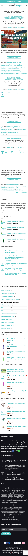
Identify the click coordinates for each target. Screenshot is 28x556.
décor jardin (13, 497)
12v (17, 488)
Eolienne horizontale (6, 500)
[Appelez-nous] (18, 451)
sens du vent (17, 517)
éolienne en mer (7, 131)
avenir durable (12, 68)
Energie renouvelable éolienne (14, 18)
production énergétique (9, 73)
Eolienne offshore (11, 77)
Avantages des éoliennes (14, 17)
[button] (2, 5)
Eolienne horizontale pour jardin (19, 500)
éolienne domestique (13, 519)
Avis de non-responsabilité (15, 546)
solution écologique (11, 134)
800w (23, 490)
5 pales (13, 488)
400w (19, 490)
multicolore (21, 512)
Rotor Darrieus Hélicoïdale (7, 517)
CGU (24, 546)
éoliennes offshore (9, 132)
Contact (21, 548)
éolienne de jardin (11, 189)
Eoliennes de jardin (6, 310)
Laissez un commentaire (21, 73)
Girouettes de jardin (6, 319)
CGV (21, 547)
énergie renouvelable (9, 187)
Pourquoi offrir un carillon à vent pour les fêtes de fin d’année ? (15, 251)
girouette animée (17, 507)
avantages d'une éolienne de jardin (8, 186)
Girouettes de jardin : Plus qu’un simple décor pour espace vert (15, 274)
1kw (2, 488)
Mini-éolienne (5, 512)
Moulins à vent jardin (6, 325)
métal (3, 514)
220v (9, 490)
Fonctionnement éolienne (10, 65)
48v (23, 488)
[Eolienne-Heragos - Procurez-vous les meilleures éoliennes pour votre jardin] (14, 5)
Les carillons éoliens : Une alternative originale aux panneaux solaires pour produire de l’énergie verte (15, 257)
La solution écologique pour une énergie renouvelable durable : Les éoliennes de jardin (14, 142)
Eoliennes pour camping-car (12, 16)
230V (12, 490)
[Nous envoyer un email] (16, 451)
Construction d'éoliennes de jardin (10, 299)
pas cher (7, 514)
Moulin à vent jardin (13, 512)
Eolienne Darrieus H (21, 497)
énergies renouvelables (10, 70)
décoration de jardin (18, 495)
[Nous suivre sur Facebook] (13, 451)
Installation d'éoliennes (14, 19)
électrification (5, 519)
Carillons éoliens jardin (7, 296)
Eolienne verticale (13, 502)
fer (2, 507)
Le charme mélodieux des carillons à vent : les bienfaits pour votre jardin (16, 264)
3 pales (6, 488)
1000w (3, 493)
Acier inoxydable (9, 493)
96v (2, 490)
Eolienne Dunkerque (6, 305)
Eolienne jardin (5, 502)
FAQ (17, 548)
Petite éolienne (13, 514)
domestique (4, 495)
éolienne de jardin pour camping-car (12, 71)
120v (5, 490)
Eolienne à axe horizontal (7, 505)
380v (16, 490)
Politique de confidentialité (12, 547)
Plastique (20, 514)
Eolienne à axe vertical (19, 505)
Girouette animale (8, 507)
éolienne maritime (16, 131)
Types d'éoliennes (10, 67)
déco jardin (10, 495)
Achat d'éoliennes (5, 290)
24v (20, 488)
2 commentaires (10, 260)
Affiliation (5, 546)
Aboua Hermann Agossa (20, 27)
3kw (10, 488)
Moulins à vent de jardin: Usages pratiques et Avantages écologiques (14, 269)
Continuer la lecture (14, 57)
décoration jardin (5, 497)
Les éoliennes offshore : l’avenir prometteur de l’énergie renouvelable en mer (14, 83)
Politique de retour (10, 548)
